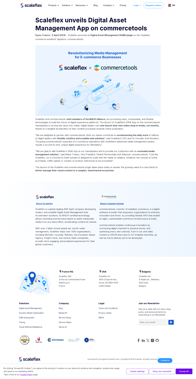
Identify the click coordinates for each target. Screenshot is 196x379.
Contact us (165, 360)
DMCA (101, 317)
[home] (34, 5)
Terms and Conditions (108, 308)
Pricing (123, 5)
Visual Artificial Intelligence (30, 327)
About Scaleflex (44, 203)
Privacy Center (105, 313)
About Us (63, 327)
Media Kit (63, 313)
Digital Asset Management (30, 308)
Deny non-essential (162, 371)
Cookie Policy (26, 374)
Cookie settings (137, 371)
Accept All (184, 371)
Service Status (65, 322)
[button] (53, 5)
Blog (96, 5)
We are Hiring (65, 317)
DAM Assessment (26, 317)
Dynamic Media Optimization (31, 313)
